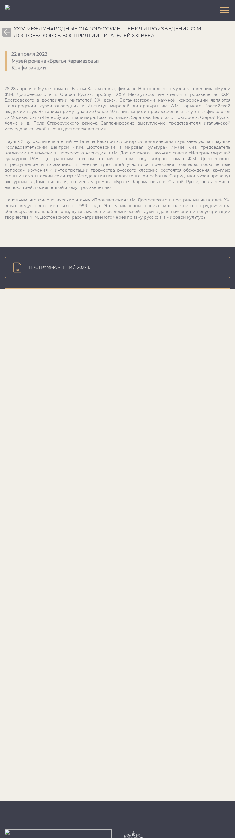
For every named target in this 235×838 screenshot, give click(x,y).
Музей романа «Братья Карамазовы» (55, 61)
